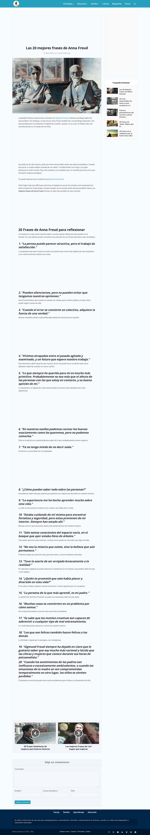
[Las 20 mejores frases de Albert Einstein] (113, 91)
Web (73, 791)
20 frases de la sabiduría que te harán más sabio (126, 133)
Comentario (19, 769)
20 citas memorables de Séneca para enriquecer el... (125, 102)
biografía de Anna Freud (54, 179)
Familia (94, 4)
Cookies (87, 831)
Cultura (105, 4)
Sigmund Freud (61, 118)
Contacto (73, 831)
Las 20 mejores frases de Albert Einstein (125, 91)
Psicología (67, 4)
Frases (127, 4)
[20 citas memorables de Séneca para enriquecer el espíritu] (113, 101)
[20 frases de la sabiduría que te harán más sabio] (113, 133)
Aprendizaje (78, 812)
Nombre (18, 791)
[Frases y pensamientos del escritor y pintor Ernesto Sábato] (113, 112)
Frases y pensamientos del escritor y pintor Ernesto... (126, 113)
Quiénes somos (65, 831)
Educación (81, 4)
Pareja (56, 812)
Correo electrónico (50, 791)
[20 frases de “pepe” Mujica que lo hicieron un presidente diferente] (113, 123)
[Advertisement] (56, 27)
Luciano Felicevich (63, 53)
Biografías (117, 4)
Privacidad (81, 831)
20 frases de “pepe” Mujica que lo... (126, 124)
